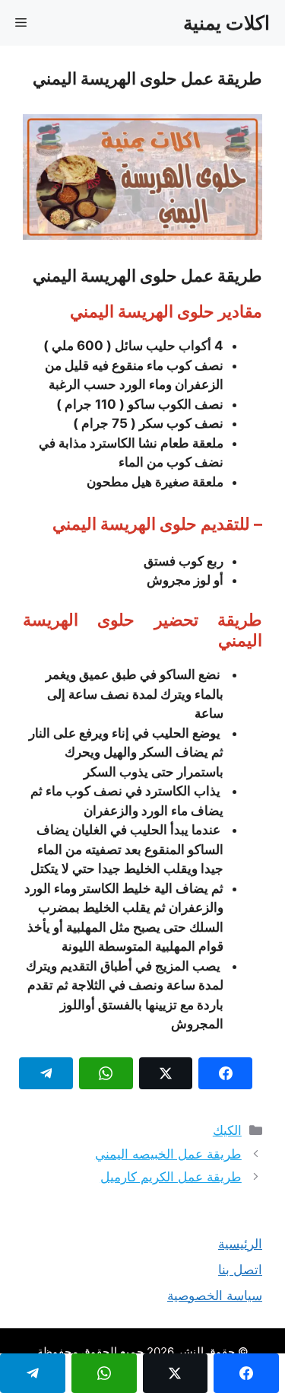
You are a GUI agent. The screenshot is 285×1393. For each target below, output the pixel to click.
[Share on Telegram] (46, 1073)
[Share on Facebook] (225, 1073)
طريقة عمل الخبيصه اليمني (168, 1154)
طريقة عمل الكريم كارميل (171, 1176)
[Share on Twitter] (166, 1073)
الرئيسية (240, 1243)
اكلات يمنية (226, 22)
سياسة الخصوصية (214, 1295)
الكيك (227, 1130)
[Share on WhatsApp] (106, 1073)
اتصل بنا (240, 1269)
